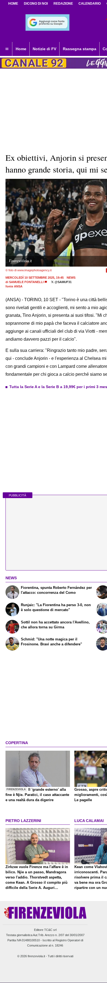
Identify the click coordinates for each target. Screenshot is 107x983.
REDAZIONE (63, 3)
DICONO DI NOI (36, 3)
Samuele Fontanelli (26, 282)
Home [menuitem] (21, 49)
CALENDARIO (89, 3)
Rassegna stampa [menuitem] (79, 49)
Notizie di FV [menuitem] (44, 49)
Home (13, 3)
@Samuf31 (63, 282)
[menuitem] (7, 49)
